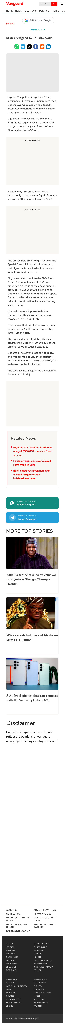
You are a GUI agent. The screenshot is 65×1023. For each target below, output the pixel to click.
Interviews (11, 979)
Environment (40, 947)
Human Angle (40, 963)
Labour (10, 983)
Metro (55, 11)
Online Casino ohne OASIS (17, 919)
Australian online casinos (45, 926)
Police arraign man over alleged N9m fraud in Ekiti (32, 463)
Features (38, 950)
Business (10, 950)
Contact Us (13, 914)
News (18, 11)
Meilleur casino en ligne (45, 919)
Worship (38, 1006)
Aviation (10, 947)
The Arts (38, 986)
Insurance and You (43, 967)
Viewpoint (39, 999)
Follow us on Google (40, 20)
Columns (10, 954)
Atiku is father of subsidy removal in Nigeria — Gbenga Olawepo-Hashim (31, 579)
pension (38, 970)
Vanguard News (14, 3)
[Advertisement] (32, 161)
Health (37, 957)
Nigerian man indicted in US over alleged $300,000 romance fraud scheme (33, 451)
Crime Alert (12, 957)
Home (9, 11)
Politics (44, 11)
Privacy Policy (42, 914)
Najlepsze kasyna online (16, 926)
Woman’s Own (41, 1002)
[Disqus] (32, 789)
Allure (9, 944)
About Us (11, 910)
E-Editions (30, 11)
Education (11, 967)
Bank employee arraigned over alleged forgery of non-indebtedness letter (31, 474)
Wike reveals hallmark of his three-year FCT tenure (32, 637)
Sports (9, 1006)
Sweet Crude (40, 979)
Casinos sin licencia (18, 931)
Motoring (11, 993)
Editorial (10, 960)
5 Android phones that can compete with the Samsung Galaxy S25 (32, 697)
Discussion (11, 963)
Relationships (13, 999)
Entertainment (41, 944)
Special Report (13, 1002)
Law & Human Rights (16, 986)
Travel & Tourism (42, 993)
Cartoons (39, 989)
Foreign (38, 954)
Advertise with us (45, 910)
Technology (40, 983)
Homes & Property (43, 960)
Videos (37, 996)
